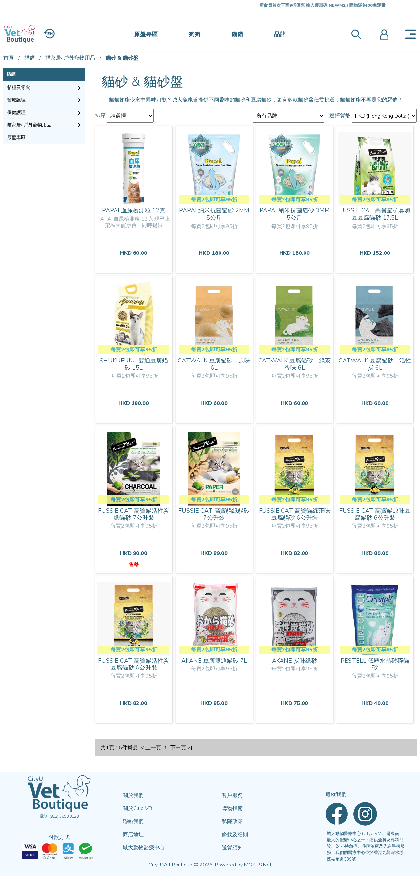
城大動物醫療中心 (144, 847)
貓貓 (237, 34)
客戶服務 (232, 795)
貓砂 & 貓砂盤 (122, 58)
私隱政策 (232, 821)
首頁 (8, 58)
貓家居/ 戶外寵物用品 (70, 58)
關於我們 (133, 795)
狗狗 (194, 34)
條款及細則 (235, 834)
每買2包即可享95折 (214, 199)
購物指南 (232, 808)
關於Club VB (137, 808)
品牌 (280, 34)
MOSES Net (258, 864)
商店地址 (133, 834)
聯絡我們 (133, 821)
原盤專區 (146, 34)
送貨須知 (232, 847)
